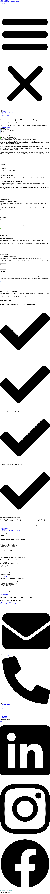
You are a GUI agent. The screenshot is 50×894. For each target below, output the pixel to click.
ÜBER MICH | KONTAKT (7, 5)
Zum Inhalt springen (4, 0)
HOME (3, 3)
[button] (25, 59)
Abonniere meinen (6, 890)
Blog (3, 6)
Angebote (4, 4)
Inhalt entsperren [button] (3, 529)
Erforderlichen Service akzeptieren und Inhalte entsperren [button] (11, 530)
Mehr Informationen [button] (4, 528)
